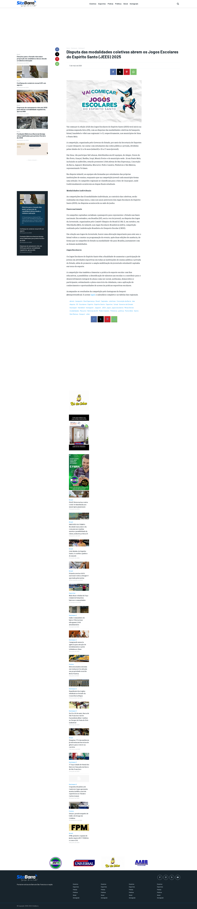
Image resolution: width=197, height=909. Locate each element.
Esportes (109, 304)
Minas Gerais (129, 308)
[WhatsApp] (57, 64)
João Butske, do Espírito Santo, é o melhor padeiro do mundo (78, 553)
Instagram (90, 308)
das (133, 301)
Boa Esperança (89, 301)
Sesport (82, 314)
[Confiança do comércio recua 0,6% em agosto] (32, 96)
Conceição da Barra (124, 301)
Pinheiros (113, 311)
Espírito (90, 304)
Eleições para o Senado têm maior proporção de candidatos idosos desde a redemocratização (32, 58)
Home (68, 48)
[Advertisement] (98, 23)
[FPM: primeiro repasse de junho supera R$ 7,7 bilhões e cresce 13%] (79, 827)
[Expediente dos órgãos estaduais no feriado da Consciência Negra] (79, 682)
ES (77, 304)
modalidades (74, 311)
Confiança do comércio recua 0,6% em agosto (31, 84)
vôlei (88, 314)
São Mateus (74, 314)
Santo (136, 311)
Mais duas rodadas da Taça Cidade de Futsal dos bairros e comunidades (78, 597)
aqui (93, 294)
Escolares (82, 304)
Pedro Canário (104, 311)
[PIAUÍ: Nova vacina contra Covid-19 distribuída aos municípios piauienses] (79, 494)
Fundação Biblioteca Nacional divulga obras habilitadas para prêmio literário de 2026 (31, 136)
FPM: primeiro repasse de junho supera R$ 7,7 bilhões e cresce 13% (79, 838)
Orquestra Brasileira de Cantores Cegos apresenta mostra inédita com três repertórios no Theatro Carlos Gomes (78, 791)
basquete (78, 301)
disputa (72, 304)
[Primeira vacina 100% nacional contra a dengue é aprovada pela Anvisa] (79, 565)
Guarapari (73, 308)
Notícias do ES (92, 311)
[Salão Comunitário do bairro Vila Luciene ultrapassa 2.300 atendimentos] (79, 609)
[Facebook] (57, 49)
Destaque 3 (73, 615)
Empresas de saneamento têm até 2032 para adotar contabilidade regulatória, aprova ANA (32, 109)
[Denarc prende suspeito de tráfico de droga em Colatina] (79, 805)
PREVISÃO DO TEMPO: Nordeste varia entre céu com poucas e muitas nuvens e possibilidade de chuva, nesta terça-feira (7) (78, 529)
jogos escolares (117, 308)
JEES (104, 308)
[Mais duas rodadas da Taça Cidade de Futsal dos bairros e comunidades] (79, 587)
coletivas (112, 301)
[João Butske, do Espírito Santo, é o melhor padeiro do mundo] (79, 543)
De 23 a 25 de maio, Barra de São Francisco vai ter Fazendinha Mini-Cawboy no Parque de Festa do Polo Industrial (79, 717)
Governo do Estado (126, 304)
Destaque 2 (81, 48)
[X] (57, 54)
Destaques (74, 48)
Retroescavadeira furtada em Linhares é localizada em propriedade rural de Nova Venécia (78, 670)
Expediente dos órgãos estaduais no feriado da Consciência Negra (77, 693)
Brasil (18, 54)
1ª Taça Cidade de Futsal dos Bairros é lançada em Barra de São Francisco (79, 766)
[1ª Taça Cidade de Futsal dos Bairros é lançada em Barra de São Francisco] (79, 756)
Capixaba (104, 301)
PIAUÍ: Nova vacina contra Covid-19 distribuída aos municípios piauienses (78, 504)
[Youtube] (177, 877)
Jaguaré (98, 308)
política (121, 311)
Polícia (71, 664)
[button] (178, 4)
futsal (116, 304)
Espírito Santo (99, 304)
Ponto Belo (129, 311)
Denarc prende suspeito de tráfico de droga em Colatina (78, 815)
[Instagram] (165, 877)
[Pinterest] (57, 59)
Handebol (81, 308)
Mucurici (83, 311)
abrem (72, 301)
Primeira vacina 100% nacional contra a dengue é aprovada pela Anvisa (78, 575)
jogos (109, 308)
